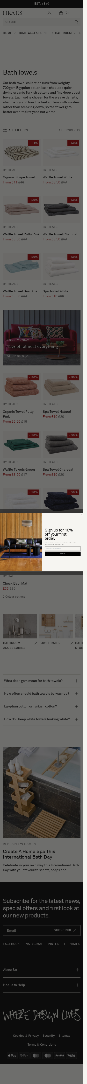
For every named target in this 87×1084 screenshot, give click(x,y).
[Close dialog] (82, 514)
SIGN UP (62, 553)
